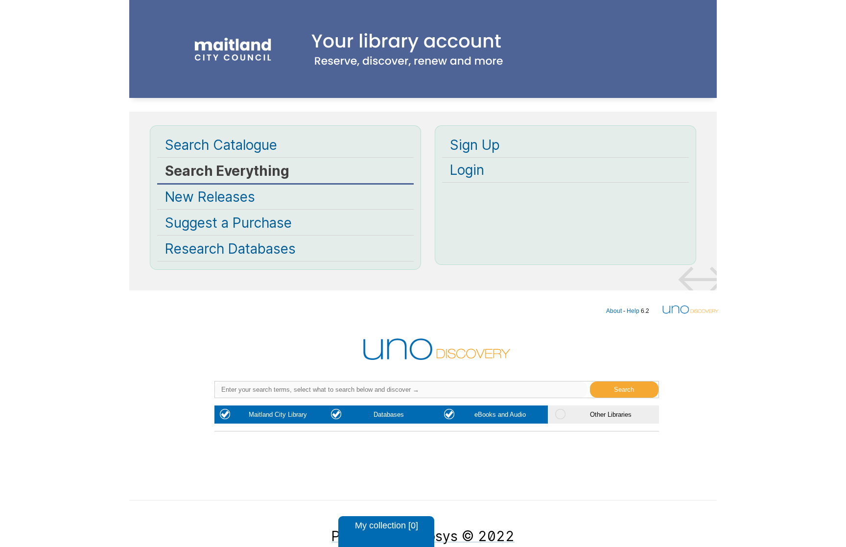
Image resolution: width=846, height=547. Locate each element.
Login (467, 170)
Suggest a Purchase (228, 222)
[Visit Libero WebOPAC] (423, 82)
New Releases (210, 197)
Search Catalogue (221, 145)
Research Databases (230, 248)
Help (633, 311)
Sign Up (475, 145)
